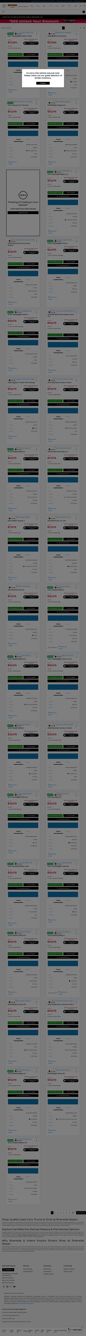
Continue (43, 83)
